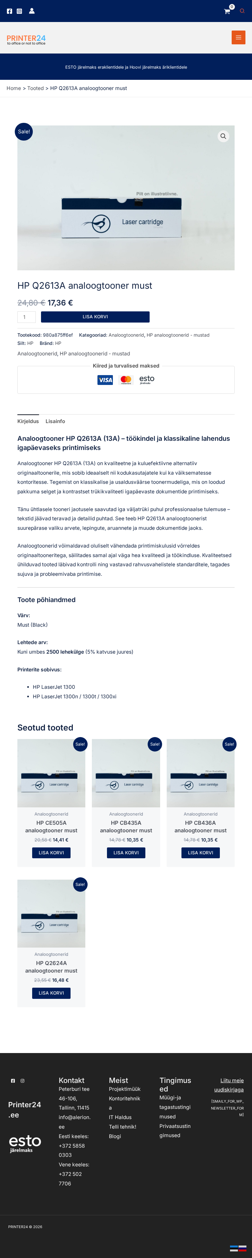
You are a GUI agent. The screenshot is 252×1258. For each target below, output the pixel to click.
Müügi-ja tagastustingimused (175, 1107)
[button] (242, 11)
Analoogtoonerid (126, 335)
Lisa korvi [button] (51, 852)
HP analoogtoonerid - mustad (178, 335)
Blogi (115, 1136)
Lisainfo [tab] (55, 421)
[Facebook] (9, 11)
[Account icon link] (32, 11)
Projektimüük (125, 1089)
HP (30, 343)
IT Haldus (120, 1117)
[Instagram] (19, 11)
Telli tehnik (122, 1127)
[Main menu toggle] (238, 37)
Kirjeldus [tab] (28, 421)
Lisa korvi (95, 316)
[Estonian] (234, 1248)
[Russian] (243, 1248)
